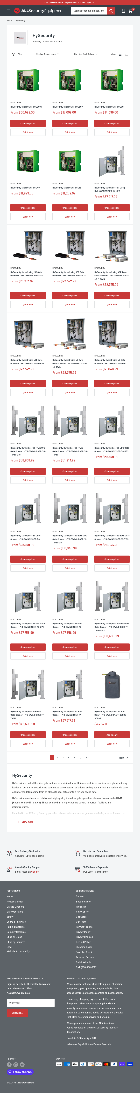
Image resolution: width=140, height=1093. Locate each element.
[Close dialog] (117, 505)
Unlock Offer (70, 575)
